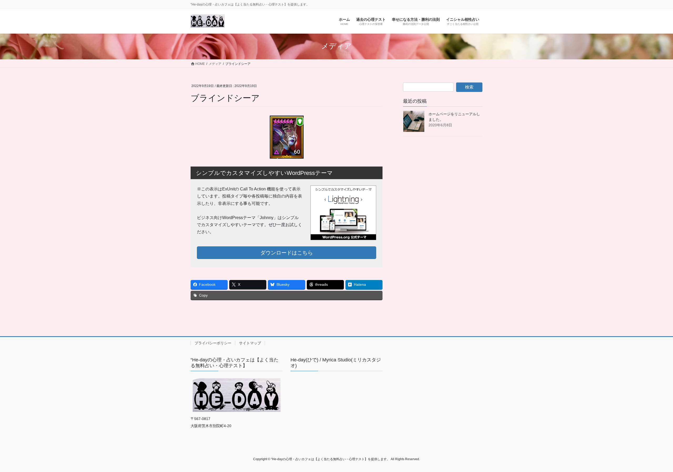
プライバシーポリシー (213, 343)
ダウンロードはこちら (286, 253)
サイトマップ (250, 343)
